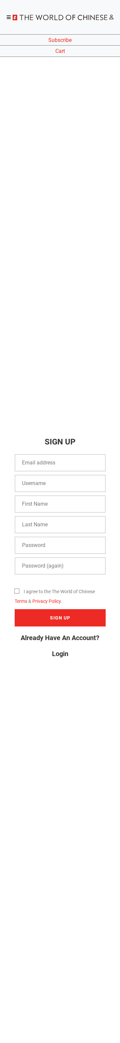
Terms (21, 601)
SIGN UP (60, 617)
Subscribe (60, 40)
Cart (60, 51)
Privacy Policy (46, 601)
